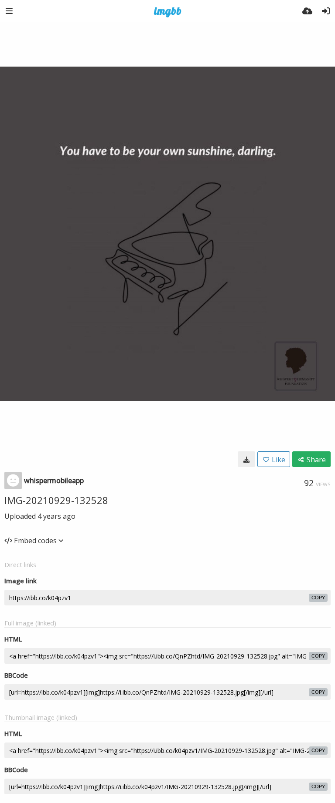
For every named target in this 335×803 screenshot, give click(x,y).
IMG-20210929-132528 (56, 500)
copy (318, 597)
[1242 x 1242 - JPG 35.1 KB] (246, 459)
